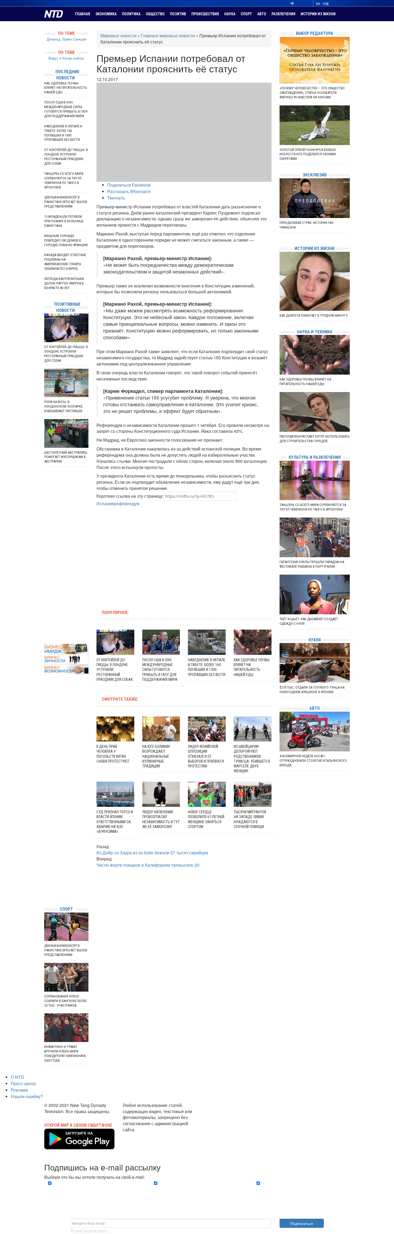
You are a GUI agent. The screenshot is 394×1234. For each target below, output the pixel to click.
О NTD (17, 1077)
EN (318, 4)
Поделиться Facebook (129, 185)
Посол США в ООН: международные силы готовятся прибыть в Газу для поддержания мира (159, 670)
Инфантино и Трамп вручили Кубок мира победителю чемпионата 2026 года (65, 1053)
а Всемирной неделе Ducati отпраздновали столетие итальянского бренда (313, 760)
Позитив (178, 14)
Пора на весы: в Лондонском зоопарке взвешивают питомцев (63, 406)
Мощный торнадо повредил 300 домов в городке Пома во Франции (66, 240)
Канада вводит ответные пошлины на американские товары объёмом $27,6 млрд (65, 262)
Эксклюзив (315, 175)
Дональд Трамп (59, 39)
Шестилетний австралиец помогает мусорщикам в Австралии (65, 457)
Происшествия (205, 14)
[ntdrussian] (45, 886)
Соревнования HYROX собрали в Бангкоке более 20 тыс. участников (65, 1000)
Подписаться (301, 1223)
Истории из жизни (318, 14)
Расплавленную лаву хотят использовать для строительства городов (315, 438)
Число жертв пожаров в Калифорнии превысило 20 (147, 865)
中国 (326, 4)
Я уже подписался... (90, 1231)
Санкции (79, 39)
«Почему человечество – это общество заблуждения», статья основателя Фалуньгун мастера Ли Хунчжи (312, 92)
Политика (131, 14)
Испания (105, 503)
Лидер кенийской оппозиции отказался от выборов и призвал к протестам (206, 756)
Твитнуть (116, 198)
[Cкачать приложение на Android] (79, 1146)
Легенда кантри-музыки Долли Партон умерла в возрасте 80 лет (64, 283)
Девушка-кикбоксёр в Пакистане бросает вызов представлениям (65, 201)
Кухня (314, 639)
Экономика (106, 14)
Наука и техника (314, 331)
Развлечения (283, 14)
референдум (126, 503)
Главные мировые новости (168, 35)
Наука (229, 14)
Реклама (19, 1090)
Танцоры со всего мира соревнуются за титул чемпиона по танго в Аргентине (63, 180)
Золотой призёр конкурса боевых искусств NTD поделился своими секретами (308, 154)
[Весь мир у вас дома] (45, 861)
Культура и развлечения (315, 457)
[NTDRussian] (45, 853)
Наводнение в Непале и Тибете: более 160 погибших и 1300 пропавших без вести (63, 133)
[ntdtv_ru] (45, 894)
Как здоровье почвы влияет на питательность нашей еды (65, 87)
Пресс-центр (23, 1083)
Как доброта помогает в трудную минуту (314, 315)
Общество (155, 14)
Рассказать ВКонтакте (129, 191)
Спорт (246, 14)
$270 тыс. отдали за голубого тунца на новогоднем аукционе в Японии (312, 689)
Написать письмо (140, 1136)
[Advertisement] (149, 555)
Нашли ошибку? (27, 1096)
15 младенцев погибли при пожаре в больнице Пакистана (64, 221)
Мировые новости (118, 35)
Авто (261, 14)
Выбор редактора (314, 33)
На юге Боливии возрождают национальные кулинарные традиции (156, 756)
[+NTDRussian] (45, 878)
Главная (82, 14)
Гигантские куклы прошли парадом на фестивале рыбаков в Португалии (312, 564)
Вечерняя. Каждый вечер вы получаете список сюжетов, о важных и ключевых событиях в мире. (93, 1189)
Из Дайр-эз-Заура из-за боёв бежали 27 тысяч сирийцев (152, 852)
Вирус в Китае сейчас (66, 58)
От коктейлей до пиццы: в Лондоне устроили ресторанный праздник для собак (66, 156)
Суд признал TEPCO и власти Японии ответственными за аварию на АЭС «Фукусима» (114, 822)
